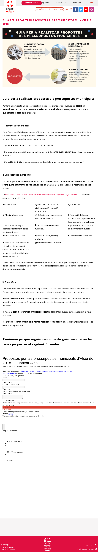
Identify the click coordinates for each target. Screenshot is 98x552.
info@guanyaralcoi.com (86, 549)
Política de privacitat (8, 550)
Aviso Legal (5, 545)
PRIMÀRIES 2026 (31, 2)
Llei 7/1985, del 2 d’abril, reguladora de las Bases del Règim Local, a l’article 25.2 (43, 194)
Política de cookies (7, 547)
